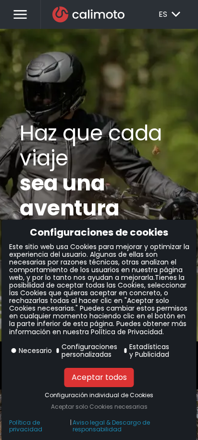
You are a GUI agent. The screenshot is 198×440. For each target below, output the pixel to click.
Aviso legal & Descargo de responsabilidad (111, 426)
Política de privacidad (25, 426)
